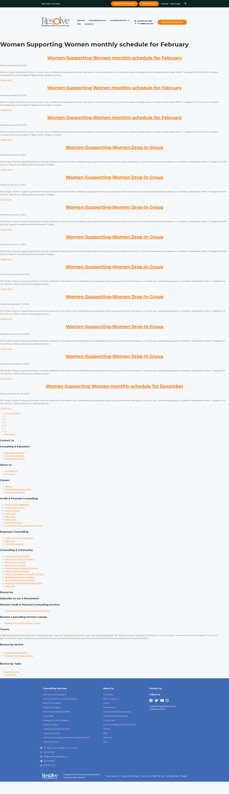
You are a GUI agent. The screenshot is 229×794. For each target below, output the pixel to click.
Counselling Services (97, 20)
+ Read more (6, 80)
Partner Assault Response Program (21, 568)
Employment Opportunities (18, 489)
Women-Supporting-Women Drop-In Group (114, 147)
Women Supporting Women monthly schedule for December (114, 386)
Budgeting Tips (12, 672)
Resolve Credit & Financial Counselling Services (27, 611)
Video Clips (10, 517)
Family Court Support (15, 565)
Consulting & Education (16, 653)
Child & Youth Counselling (17, 571)
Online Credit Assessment (17, 505)
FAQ (79, 24)
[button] (185, 3)
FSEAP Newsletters (14, 544)
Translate (165, 4)
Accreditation (11, 471)
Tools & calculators (14, 522)
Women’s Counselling (15, 562)
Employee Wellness (14, 456)
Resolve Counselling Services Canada (22, 623)
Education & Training (15, 459)
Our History (10, 474)
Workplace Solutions (15, 453)
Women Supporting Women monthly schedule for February (114, 57)
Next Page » (10, 434)
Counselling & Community (17, 556)
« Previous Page (12, 413)
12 (6, 431)
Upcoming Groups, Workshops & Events (24, 525)
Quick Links (10, 514)
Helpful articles (12, 511)
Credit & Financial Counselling (19, 656)
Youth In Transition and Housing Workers (24, 574)
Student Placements (15, 492)
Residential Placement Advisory (20, 577)
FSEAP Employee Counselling (19, 538)
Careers (8, 486)
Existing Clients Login (15, 508)
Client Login (175, 4)
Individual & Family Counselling (20, 559)
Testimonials (10, 519)
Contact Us (89, 24)
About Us (81, 20)
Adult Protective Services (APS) (20, 580)
